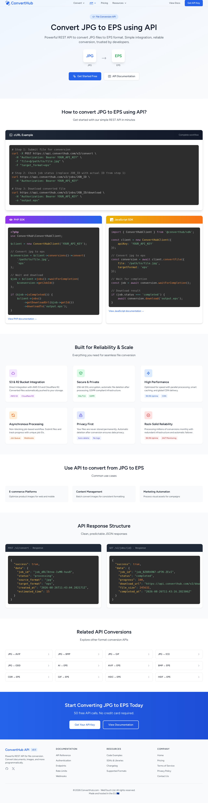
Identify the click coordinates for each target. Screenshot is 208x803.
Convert (77, 3)
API (91, 3)
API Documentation (123, 76)
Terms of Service (166, 765)
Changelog (112, 765)
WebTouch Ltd (108, 790)
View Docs (174, 3)
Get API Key (194, 3)
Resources (118, 3)
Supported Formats (116, 771)
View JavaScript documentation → (126, 311)
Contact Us (163, 776)
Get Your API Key (85, 724)
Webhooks (61, 776)
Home (160, 755)
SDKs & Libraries (115, 760)
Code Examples (114, 755)
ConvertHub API (17, 750)
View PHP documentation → (22, 318)
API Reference (63, 755)
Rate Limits (61, 771)
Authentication (63, 760)
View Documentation (120, 724)
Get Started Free (87, 76)
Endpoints (61, 765)
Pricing (104, 3)
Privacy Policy (164, 771)
